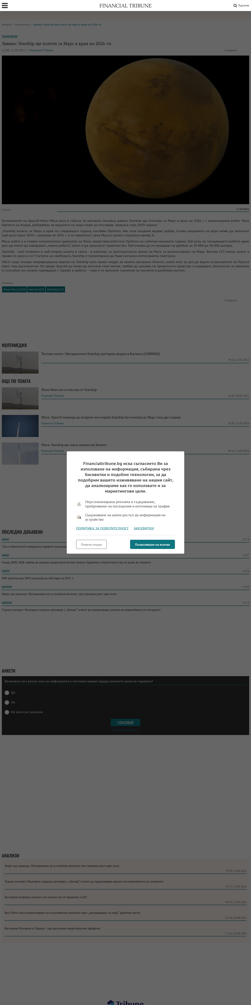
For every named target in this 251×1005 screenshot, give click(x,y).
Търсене (243, 5)
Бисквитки (144, 528)
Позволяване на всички (152, 544)
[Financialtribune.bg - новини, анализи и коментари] (125, 5)
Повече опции (91, 544)
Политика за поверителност (102, 528)
